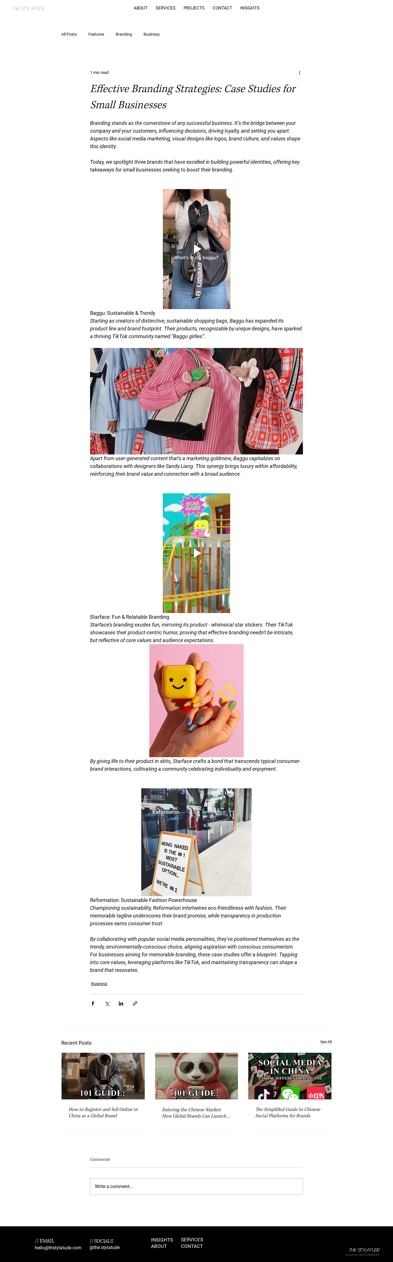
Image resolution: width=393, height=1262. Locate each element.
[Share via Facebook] (93, 1003)
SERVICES (192, 1239)
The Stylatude (27, 8)
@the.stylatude (104, 1247)
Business (152, 34)
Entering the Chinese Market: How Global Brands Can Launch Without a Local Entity (194, 1113)
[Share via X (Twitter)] (107, 1003)
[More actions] (299, 72)
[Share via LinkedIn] (121, 1003)
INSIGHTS (162, 1240)
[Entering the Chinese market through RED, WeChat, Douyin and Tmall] (196, 1076)
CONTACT (192, 1246)
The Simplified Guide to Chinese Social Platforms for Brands (287, 1112)
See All (326, 1042)
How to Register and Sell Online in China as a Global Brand (103, 1112)
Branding (124, 34)
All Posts (69, 34)
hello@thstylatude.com (58, 1247)
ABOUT (159, 1246)
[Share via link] (135, 1003)
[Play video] (196, 249)
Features (96, 34)
